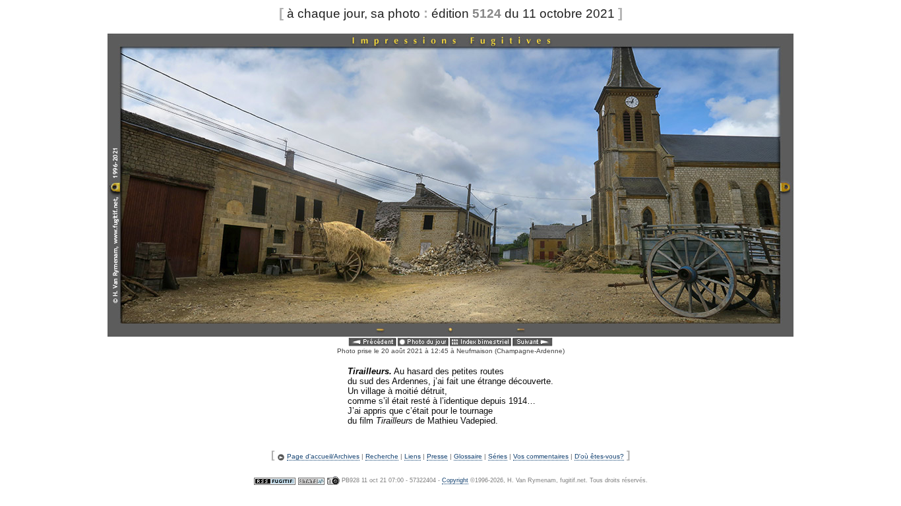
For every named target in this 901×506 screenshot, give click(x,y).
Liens (412, 456)
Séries (497, 456)
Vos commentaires (541, 456)
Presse (437, 456)
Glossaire (468, 456)
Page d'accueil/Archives (323, 456)
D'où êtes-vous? (599, 456)
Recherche (381, 456)
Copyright (455, 480)
